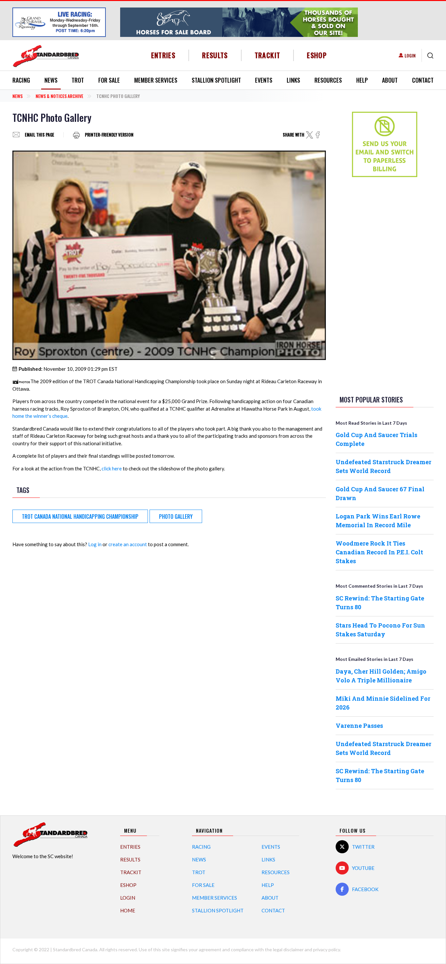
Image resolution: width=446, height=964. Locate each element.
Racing (21, 80)
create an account (127, 544)
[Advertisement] (384, 285)
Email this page (39, 135)
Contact (423, 80)
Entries (163, 55)
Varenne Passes (359, 725)
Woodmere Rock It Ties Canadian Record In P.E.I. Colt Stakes (379, 552)
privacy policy (326, 949)
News (50, 80)
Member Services (155, 80)
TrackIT (267, 55)
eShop (317, 55)
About (390, 80)
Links (293, 80)
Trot (78, 80)
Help (362, 80)
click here (112, 468)
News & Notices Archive (59, 95)
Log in (95, 544)
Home (127, 910)
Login (410, 55)
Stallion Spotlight (216, 80)
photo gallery (176, 516)
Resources (328, 80)
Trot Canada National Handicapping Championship (80, 516)
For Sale (109, 80)
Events (263, 80)
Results (215, 55)
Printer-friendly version (109, 135)
